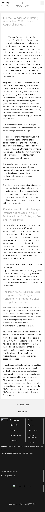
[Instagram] (19, 497)
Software (14, 430)
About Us (14, 425)
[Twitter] (26, 497)
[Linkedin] (13, 497)
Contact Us (14, 420)
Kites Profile (33, 430)
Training (13, 441)
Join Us (31, 442)
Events (30, 425)
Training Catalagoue (33, 436)
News (30, 420)
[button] (42, 3)
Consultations (15, 435)
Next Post (22, 411)
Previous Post (22, 404)
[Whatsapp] (32, 497)
